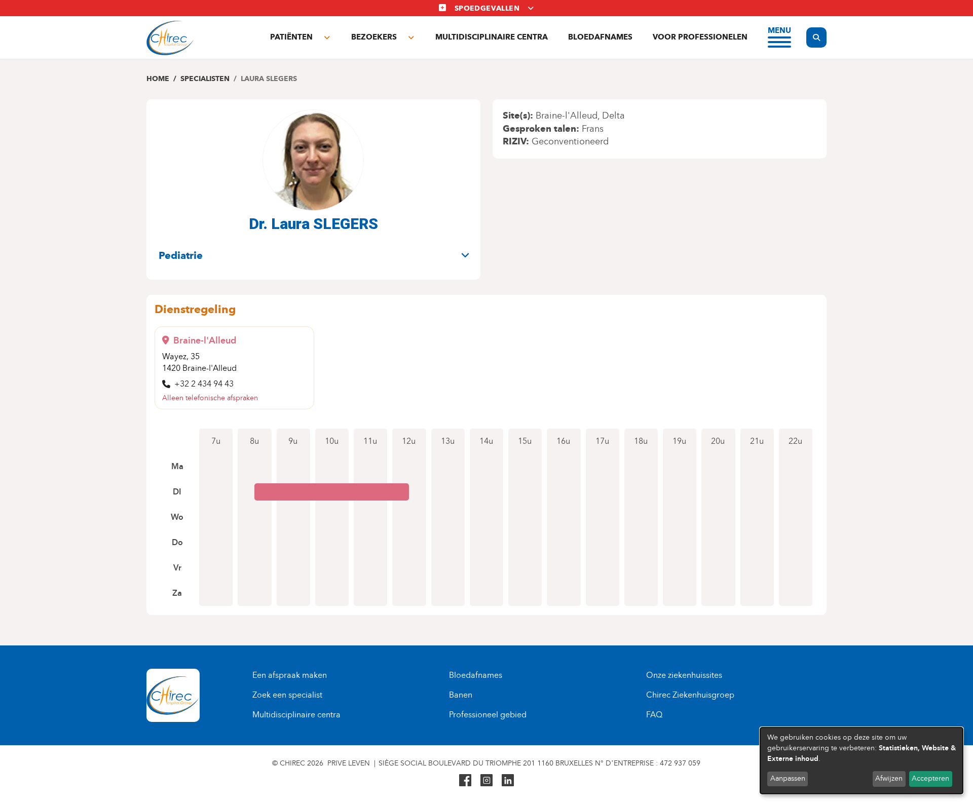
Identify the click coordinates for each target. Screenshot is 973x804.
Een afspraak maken (289, 675)
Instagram (486, 780)
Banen (460, 695)
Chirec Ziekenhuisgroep (690, 695)
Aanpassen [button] (787, 778)
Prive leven (348, 763)
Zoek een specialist (287, 695)
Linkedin (508, 780)
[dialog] (861, 761)
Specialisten (205, 78)
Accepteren (930, 778)
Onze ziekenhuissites (684, 675)
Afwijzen (889, 778)
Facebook (465, 780)
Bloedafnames (600, 37)
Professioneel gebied (488, 714)
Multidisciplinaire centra (491, 37)
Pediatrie (181, 255)
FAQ (654, 714)
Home (157, 78)
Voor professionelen (700, 37)
